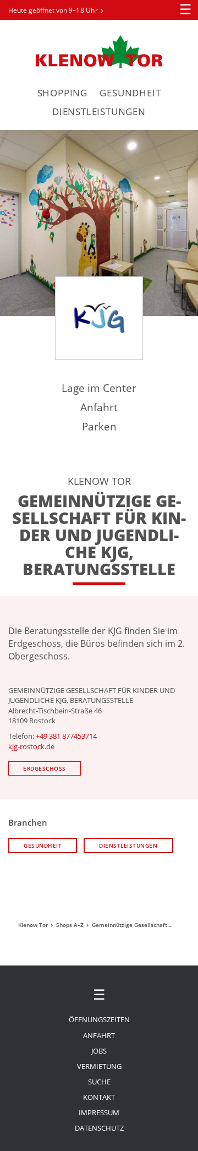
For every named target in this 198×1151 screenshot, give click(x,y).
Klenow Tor (99, 51)
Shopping (62, 92)
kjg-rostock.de (31, 746)
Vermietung (99, 1066)
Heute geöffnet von (53, 10)
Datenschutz (99, 1128)
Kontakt (99, 1097)
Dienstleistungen (99, 111)
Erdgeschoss (44, 768)
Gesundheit (130, 92)
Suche (99, 1082)
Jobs (99, 1051)
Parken (99, 426)
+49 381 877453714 (66, 736)
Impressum (99, 1112)
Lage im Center (99, 387)
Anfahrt (99, 407)
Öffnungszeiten (99, 1019)
